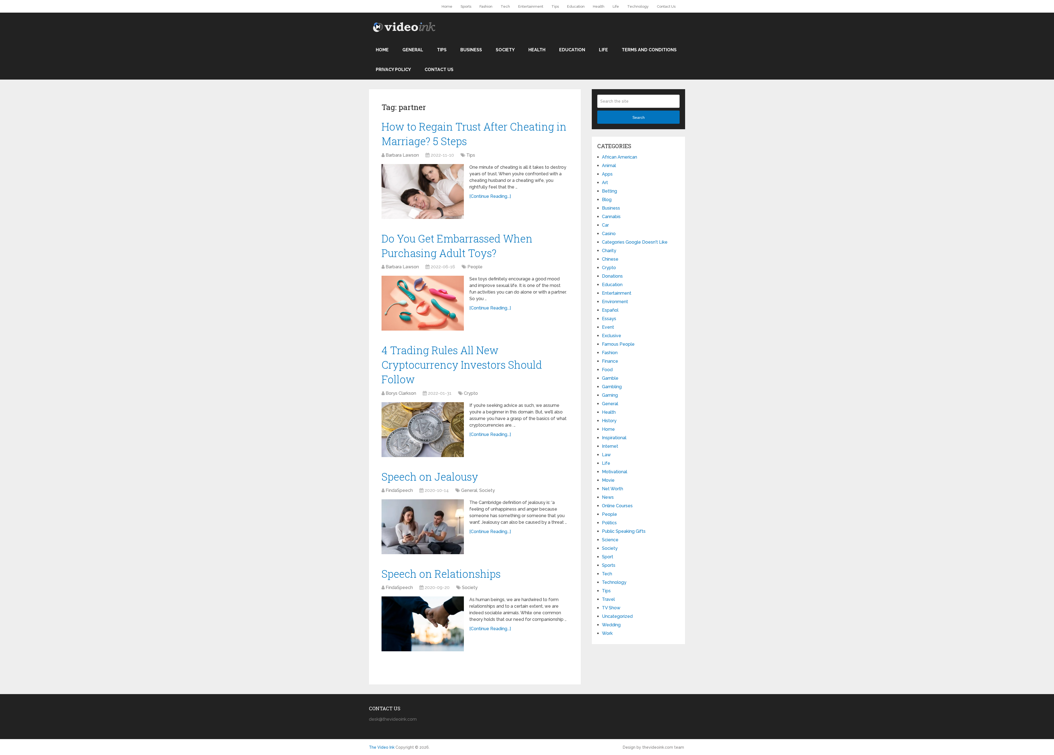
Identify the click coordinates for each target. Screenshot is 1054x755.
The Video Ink (381, 747)
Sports (466, 6)
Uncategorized (617, 616)
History (609, 420)
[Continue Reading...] (490, 196)
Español (610, 310)
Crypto (471, 393)
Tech (505, 6)
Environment (615, 301)
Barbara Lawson (402, 155)
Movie (608, 480)
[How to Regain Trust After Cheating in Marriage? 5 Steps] (423, 191)
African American (619, 157)
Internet (610, 446)
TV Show (611, 607)
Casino (609, 233)
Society (505, 49)
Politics (609, 522)
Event (608, 327)
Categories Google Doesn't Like (635, 242)
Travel (608, 599)
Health (598, 6)
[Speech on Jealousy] (423, 526)
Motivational (614, 471)
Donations (612, 276)
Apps (607, 174)
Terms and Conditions (649, 49)
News (608, 497)
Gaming (610, 395)
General (412, 49)
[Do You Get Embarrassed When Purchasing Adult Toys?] (423, 303)
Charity (609, 250)
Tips (555, 6)
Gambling (612, 386)
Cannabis (611, 216)
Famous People (618, 344)
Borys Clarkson (401, 393)
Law (606, 454)
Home (447, 6)
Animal (609, 165)
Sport (607, 556)
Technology (638, 6)
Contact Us (666, 6)
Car (605, 225)
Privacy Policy (393, 69)
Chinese (610, 259)
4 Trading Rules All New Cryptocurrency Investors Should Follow (462, 364)
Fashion (486, 6)
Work (607, 633)
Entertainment (530, 6)
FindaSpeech (399, 490)
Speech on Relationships (441, 574)
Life (616, 6)
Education (576, 6)
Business (471, 49)
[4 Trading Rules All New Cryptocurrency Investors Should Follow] (423, 429)
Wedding (611, 624)
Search (638, 117)
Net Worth (612, 488)
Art (605, 182)
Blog (607, 199)
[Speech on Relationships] (423, 623)
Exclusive (611, 335)
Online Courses (617, 505)
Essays (609, 318)
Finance (610, 361)
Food (607, 369)
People (475, 266)
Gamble (610, 378)
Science (610, 539)
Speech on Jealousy (430, 476)
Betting (609, 191)
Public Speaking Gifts (624, 531)
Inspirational (614, 437)
